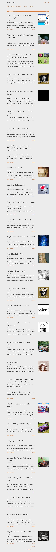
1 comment (12, 398)
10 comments (12, 29)
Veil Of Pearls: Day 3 (14, 168)
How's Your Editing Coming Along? (20, 111)
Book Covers (25, 6)
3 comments (12, 49)
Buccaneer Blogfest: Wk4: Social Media (21, 74)
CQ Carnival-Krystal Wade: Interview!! (21, 236)
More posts (33, 546)
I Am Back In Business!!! (15, 185)
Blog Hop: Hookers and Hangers (18, 497)
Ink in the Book (11, 2)
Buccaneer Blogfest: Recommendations (21, 202)
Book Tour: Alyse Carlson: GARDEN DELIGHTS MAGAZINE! (20, 55)
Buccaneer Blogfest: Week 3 (16, 288)
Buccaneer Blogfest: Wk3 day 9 (18, 128)
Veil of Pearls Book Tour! (16, 271)
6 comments (12, 231)
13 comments (12, 472)
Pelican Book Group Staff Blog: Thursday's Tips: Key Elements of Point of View (19, 148)
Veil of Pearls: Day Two (15, 254)
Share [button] (8, 29)
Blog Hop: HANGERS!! (16, 441)
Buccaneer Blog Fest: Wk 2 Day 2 (18, 423)
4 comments (12, 105)
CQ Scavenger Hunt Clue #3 (17, 514)
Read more (33, 29)
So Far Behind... (13, 362)
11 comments (12, 300)
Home (8, 6)
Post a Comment (12, 140)
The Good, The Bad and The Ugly (19, 219)
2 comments (12, 356)
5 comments (12, 179)
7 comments (12, 248)
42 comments (12, 452)
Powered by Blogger (28, 549)
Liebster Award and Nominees (18, 305)
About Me (12, 6)
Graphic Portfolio (18, 6)
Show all (46, 11)
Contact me (31, 6)
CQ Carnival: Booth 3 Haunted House (21, 532)
